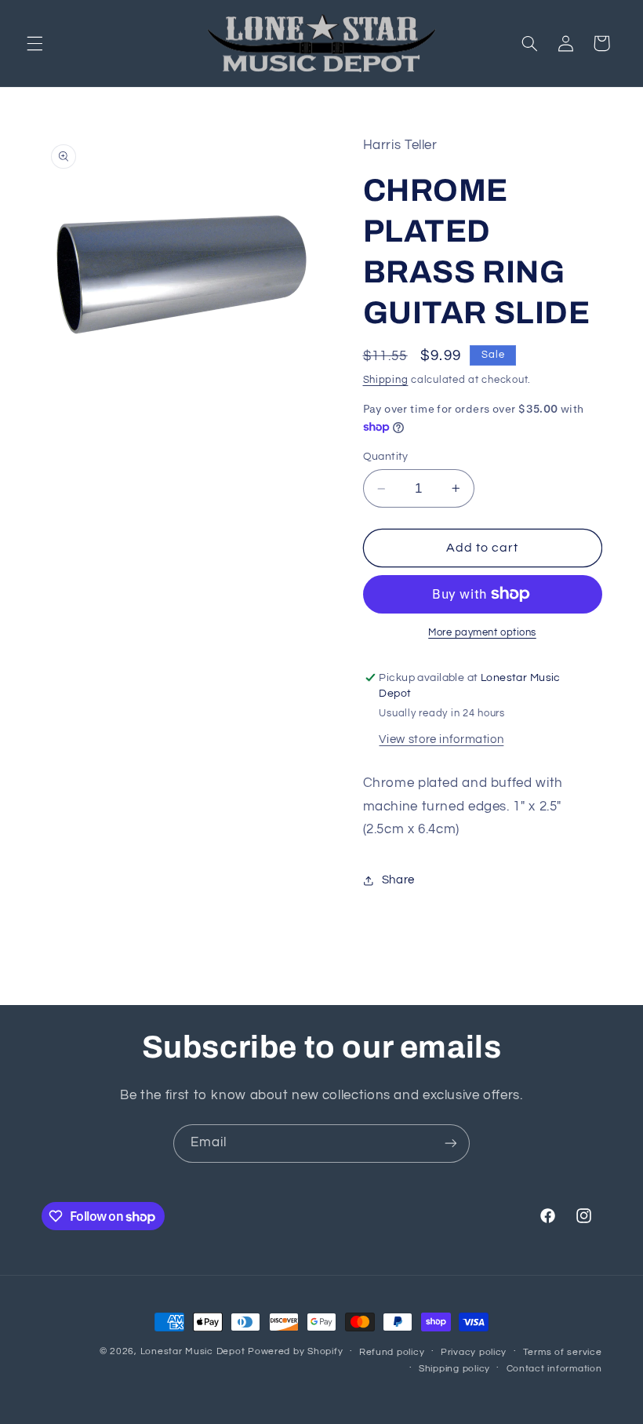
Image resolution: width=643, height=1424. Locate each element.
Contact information (554, 1368)
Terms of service (562, 1352)
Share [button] (398, 880)
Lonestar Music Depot (192, 1351)
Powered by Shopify (295, 1351)
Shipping (386, 380)
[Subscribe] (451, 1143)
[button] (34, 43)
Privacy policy (474, 1352)
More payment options (482, 633)
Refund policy (392, 1352)
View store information (441, 739)
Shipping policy (454, 1368)
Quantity (386, 456)
